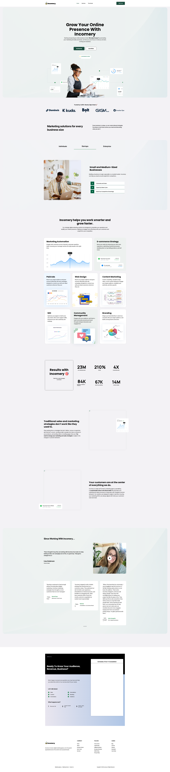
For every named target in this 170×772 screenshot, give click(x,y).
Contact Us (72, 767)
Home (78, 743)
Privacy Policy (97, 752)
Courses (113, 745)
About (78, 745)
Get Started (79, 48)
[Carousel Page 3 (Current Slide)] (86, 626)
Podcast (113, 747)
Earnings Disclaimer (98, 749)
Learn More (91, 48)
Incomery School (80, 747)
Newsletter (114, 749)
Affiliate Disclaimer (98, 747)
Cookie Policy (96, 745)
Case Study (114, 750)
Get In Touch (79, 749)
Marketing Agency (58, 767)
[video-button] (99, 70)
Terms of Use (96, 743)
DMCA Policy (96, 750)
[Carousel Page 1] (83, 626)
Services (78, 750)
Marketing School (65, 767)
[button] (120, 3)
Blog (112, 743)
